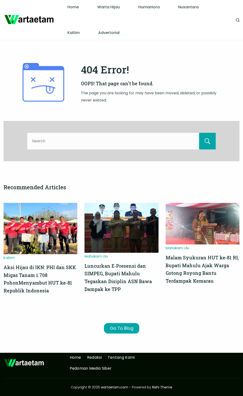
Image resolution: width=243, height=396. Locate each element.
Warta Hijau (108, 7)
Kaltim (73, 32)
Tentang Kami (121, 357)
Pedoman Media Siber (91, 368)
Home (73, 7)
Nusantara (188, 7)
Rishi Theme (162, 387)
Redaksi (94, 357)
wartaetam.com (114, 387)
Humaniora (149, 7)
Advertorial (109, 32)
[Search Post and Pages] (237, 20)
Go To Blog (121, 328)
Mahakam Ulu (96, 256)
